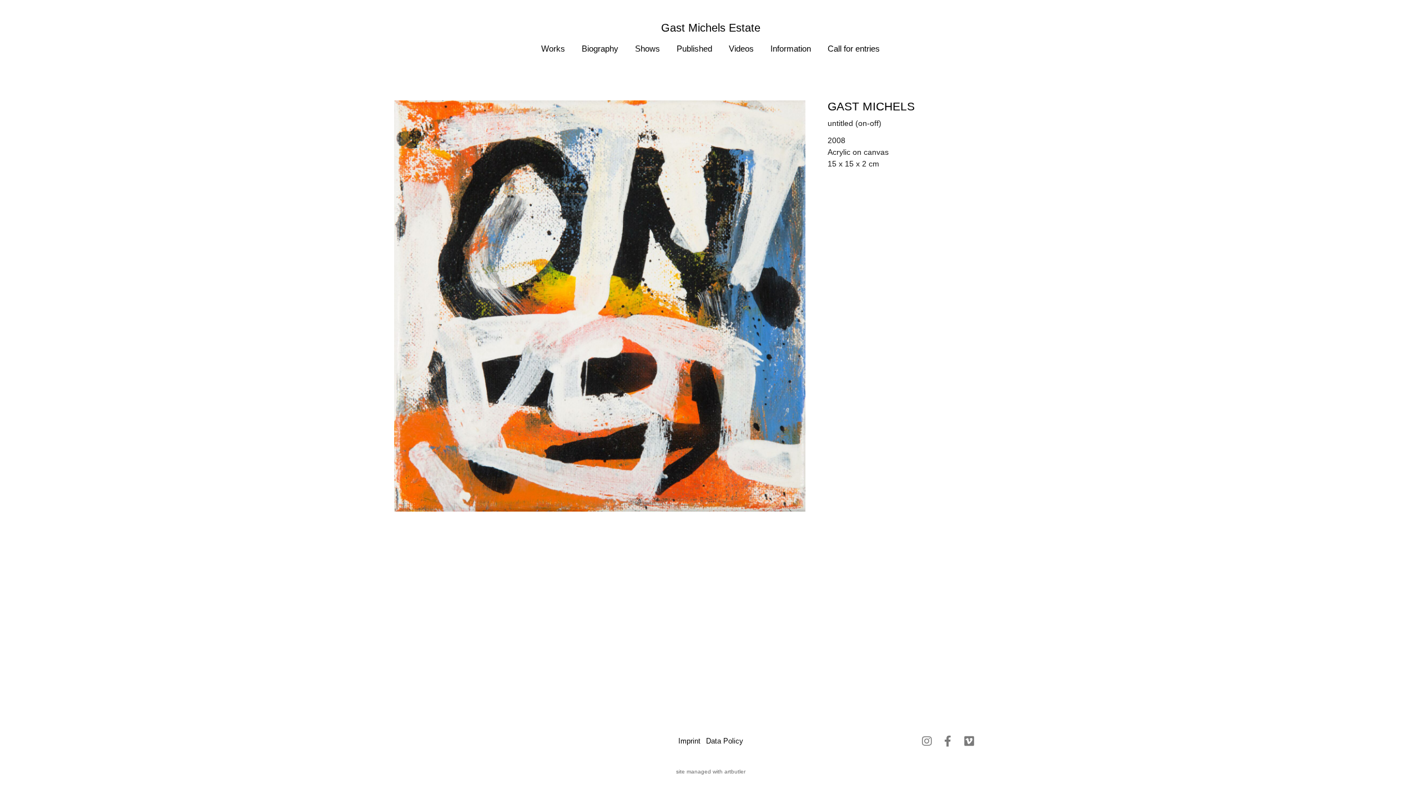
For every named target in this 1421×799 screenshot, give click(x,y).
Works (553, 48)
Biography (600, 48)
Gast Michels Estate (710, 28)
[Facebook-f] (948, 741)
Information (790, 48)
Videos (741, 48)
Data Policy (724, 741)
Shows (647, 48)
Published (694, 48)
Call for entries (854, 48)
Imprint (689, 741)
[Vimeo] (969, 741)
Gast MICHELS (871, 106)
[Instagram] (927, 741)
